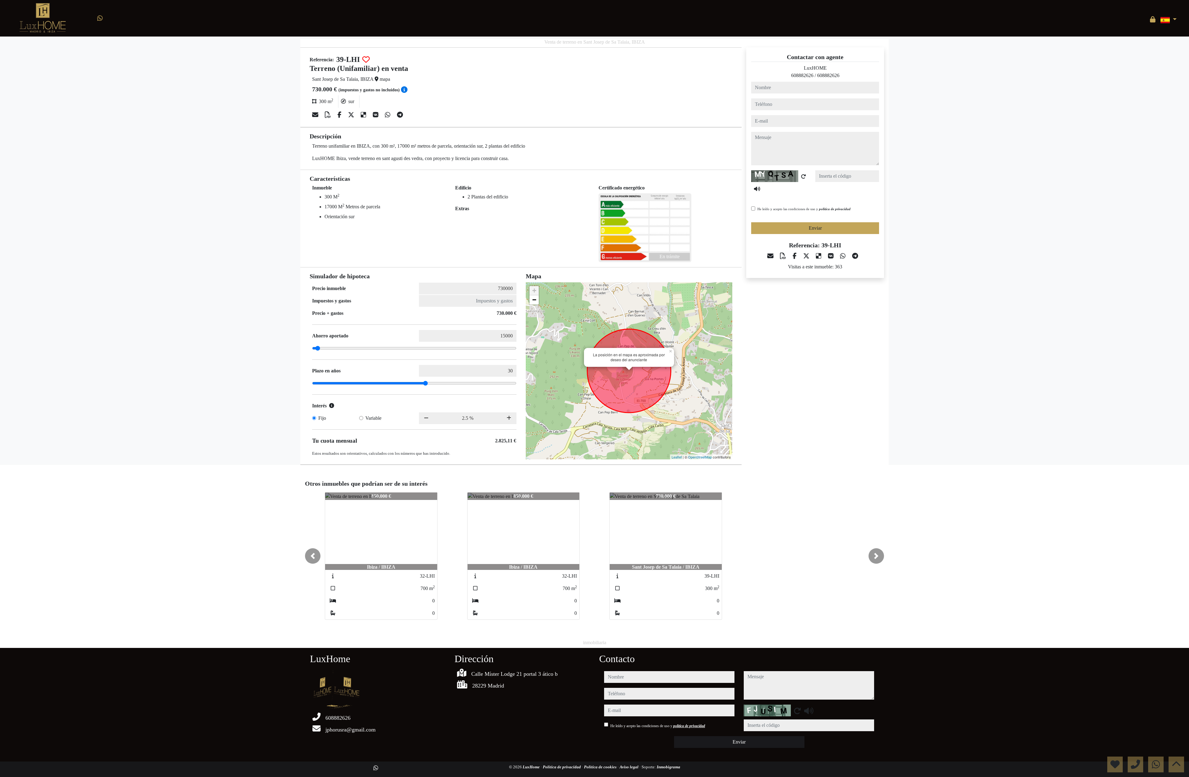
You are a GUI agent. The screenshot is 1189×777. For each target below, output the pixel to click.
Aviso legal (629, 767)
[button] (312, 556)
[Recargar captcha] (803, 176)
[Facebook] (340, 114)
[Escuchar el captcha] (757, 189)
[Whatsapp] (100, 18)
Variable (373, 418)
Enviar (815, 228)
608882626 (802, 75)
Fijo (322, 418)
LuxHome (532, 767)
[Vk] (376, 114)
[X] (352, 114)
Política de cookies (600, 767)
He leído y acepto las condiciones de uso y (804, 209)
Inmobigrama (668, 767)
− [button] (534, 300)
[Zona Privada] (1153, 19)
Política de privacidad (562, 767)
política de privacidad (835, 209)
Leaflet (677, 456)
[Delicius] (364, 114)
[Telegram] (400, 114)
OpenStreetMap (700, 456)
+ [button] (534, 290)
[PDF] (329, 114)
